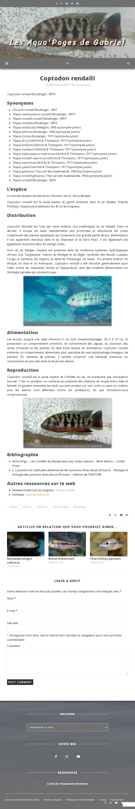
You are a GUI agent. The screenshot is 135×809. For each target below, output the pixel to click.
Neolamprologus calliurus (19, 560)
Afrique (13, 506)
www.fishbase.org (37, 495)
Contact (103, 799)
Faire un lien (117, 799)
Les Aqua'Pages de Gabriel (68, 42)
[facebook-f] (57, 3)
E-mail (12, 611)
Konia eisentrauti (62, 559)
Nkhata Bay (79, 506)
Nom (11, 598)
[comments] (77, 3)
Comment (13, 646)
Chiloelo (27, 506)
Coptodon (42, 506)
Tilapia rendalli (65, 490)
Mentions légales (53, 799)
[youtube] (67, 3)
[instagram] (61, 3)
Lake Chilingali (60, 506)
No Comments (81, 85)
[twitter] (72, 3)
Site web (12, 623)
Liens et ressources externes (67, 784)
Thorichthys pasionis (105, 559)
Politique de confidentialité (80, 799)
